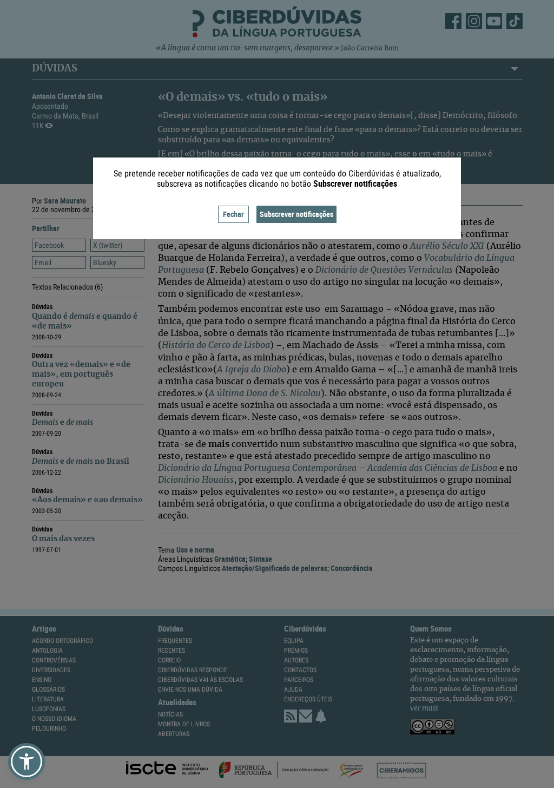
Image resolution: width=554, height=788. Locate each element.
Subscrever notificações (296, 214)
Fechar (233, 214)
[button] (26, 761)
